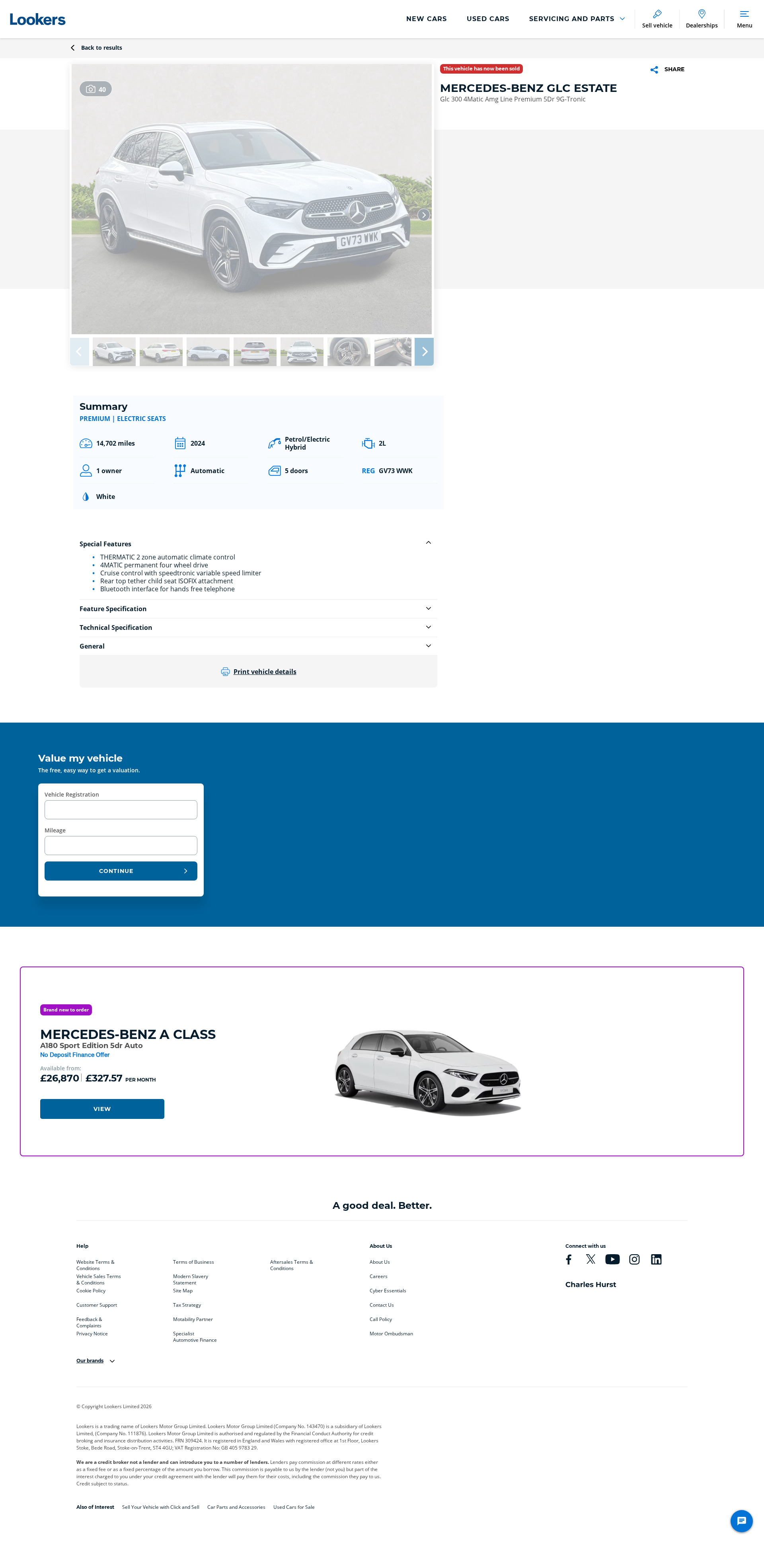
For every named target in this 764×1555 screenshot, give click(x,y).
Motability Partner (193, 1319)
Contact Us (382, 1305)
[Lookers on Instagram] (634, 1259)
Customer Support (96, 1305)
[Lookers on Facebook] (569, 1259)
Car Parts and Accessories (236, 1507)
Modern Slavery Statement (190, 1278)
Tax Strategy (187, 1305)
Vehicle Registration (72, 794)
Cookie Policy (90, 1291)
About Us (380, 1262)
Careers (379, 1276)
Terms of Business (193, 1262)
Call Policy (381, 1319)
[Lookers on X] (590, 1259)
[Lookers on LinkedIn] (656, 1259)
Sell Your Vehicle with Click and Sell (160, 1507)
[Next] (423, 215)
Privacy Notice (92, 1334)
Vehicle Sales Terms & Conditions (98, 1278)
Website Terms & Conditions (95, 1264)
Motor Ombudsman (391, 1334)
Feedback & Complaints (89, 1321)
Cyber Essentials (388, 1291)
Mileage (55, 830)
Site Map (183, 1291)
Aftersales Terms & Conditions (291, 1264)
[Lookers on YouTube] (612, 1259)
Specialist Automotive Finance (195, 1335)
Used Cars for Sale (294, 1507)
